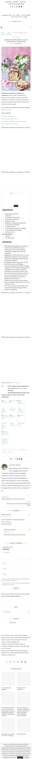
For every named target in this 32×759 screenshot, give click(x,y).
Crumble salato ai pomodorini (21, 688)
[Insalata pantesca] (24, 725)
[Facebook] (10, 6)
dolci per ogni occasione (23, 449)
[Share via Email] (21, 459)
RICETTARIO (8, 2)
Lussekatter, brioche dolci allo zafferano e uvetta (5, 442)
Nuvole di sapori (7, 110)
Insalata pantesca (21, 734)
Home (2, 32)
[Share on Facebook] (15, 459)
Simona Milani (6, 514)
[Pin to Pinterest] (19, 459)
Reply (29, 514)
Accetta (20, 757)
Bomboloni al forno (21, 424)
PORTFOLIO (16, 2)
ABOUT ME (23, 2)
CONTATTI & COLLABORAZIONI (16, 4)
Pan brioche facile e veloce (10, 119)
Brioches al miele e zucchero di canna (4, 426)
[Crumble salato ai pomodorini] (24, 679)
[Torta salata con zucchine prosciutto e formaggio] (8, 725)
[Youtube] (19, 6)
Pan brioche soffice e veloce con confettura (15, 121)
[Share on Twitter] (17, 459)
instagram (20, 388)
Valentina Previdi (18, 43)
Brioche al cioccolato (9, 116)
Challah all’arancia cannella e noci (21, 410)
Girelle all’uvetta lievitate (3, 410)
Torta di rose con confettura (11, 124)
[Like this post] (12, 459)
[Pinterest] (16, 6)
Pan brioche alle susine (12, 409)
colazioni (4, 449)
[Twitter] (12, 6)
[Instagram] (14, 6)
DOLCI (8, 32)
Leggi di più (26, 757)
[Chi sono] (16, 628)
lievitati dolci (10, 452)
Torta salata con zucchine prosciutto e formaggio (8, 734)
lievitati (3, 452)
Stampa (16, 205)
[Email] (21, 6)
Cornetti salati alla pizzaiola (6, 688)
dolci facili (14, 449)
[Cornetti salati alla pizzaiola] (8, 679)
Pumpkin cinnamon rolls (13, 424)
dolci (9, 449)
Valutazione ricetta (8, 547)
